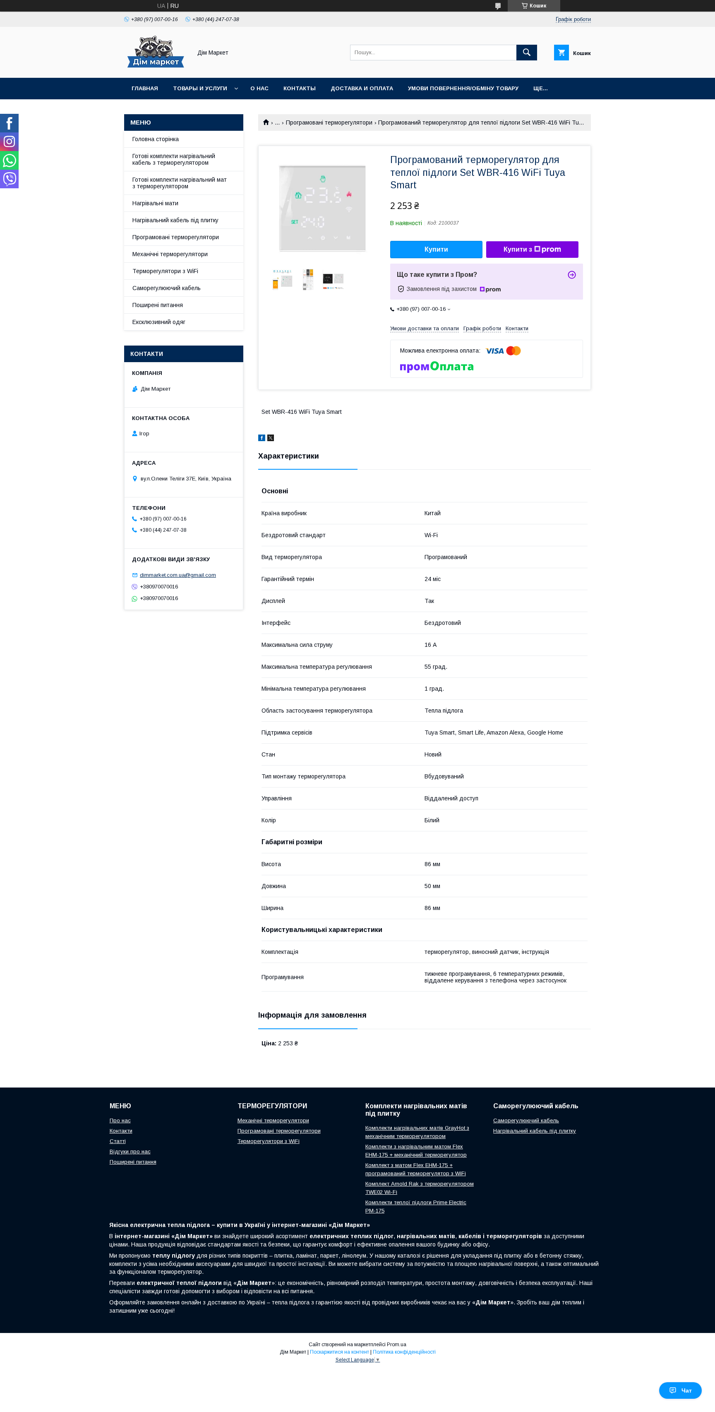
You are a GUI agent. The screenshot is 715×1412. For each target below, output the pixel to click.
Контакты (299, 88)
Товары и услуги (200, 88)
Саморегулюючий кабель (166, 288)
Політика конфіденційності (404, 1352)
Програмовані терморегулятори (329, 122)
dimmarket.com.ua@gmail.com (178, 575)
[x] (270, 439)
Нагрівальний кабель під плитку (175, 220)
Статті (118, 1141)
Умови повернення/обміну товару (463, 88)
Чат (686, 1390)
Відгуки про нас (130, 1151)
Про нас (120, 1120)
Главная (145, 88)
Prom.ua (396, 1344)
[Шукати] (526, 52)
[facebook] (261, 439)
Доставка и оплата (362, 88)
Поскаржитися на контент (339, 1352)
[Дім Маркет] (155, 67)
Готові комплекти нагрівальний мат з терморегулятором (179, 183)
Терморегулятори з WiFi (165, 271)
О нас (259, 88)
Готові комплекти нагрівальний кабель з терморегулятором (173, 159)
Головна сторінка (155, 139)
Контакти (121, 1131)
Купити (436, 249)
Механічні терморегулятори (170, 254)
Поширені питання (157, 305)
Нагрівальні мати (155, 203)
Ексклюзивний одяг (158, 322)
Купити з (518, 249)
